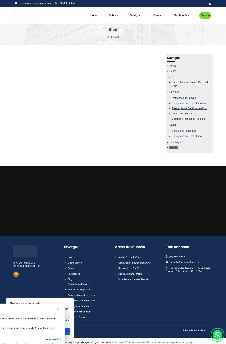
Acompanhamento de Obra (81, 295)
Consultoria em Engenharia (187, 136)
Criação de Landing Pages (162, 342)
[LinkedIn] (210, 3)
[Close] (59, 309)
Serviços (135, 15)
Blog (70, 279)
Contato (205, 15)
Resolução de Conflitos (130, 268)
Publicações (181, 15)
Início (109, 37)
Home (93, 15)
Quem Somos (75, 262)
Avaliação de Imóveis (78, 284)
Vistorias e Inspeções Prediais (188, 119)
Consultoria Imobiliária (184, 131)
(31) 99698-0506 (68, 3)
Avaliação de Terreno (78, 306)
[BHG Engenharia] (27, 15)
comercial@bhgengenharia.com (36, 3)
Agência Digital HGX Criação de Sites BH (129, 342)
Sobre (112, 15)
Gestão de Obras (76, 317)
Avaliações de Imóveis (184, 98)
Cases (157, 15)
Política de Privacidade (193, 330)
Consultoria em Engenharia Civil (189, 103)
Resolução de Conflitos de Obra (189, 108)
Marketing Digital (186, 342)
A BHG (175, 77)
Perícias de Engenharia (184, 113)
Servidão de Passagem (79, 311)
